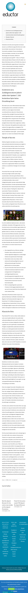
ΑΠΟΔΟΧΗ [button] (11, 588)
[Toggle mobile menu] (25, 4)
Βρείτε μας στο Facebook (22, 534)
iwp (3, 479)
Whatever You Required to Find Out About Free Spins (20, 503)
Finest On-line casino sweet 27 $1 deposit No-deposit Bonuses (8, 503)
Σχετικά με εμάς (22, 527)
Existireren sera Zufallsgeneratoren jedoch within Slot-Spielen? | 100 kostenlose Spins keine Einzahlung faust (15, 33)
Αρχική (22, 524)
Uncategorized (14, 479)
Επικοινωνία (23, 530)
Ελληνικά (6, 592)
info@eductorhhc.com (16, 543)
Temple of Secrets (10, 37)
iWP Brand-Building (18, 565)
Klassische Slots (9, 39)
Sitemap (23, 537)
